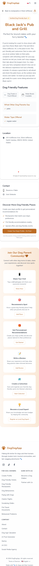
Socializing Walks (8, 503)
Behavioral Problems (9, 514)
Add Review (19, 368)
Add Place (19, 314)
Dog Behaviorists (8, 491)
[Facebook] (14, 465)
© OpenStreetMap (22, 176)
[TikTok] (9, 465)
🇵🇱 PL (29, 3)
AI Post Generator (8, 537)
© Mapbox (15, 176)
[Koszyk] (34, 10)
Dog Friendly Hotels (9, 480)
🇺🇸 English (24, 561)
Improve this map (31, 176)
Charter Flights (7, 499)
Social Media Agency (9, 549)
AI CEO (4, 545)
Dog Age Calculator (9, 533)
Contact (4, 528)
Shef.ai (4, 541)
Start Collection (19, 394)
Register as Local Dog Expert (19, 419)
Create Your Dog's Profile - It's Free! (19, 231)
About (4, 524)
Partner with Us (27, 482)
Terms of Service (14, 561)
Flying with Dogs (8, 495)
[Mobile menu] (35, 3)
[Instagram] (3, 465)
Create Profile (7, 476)
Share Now (19, 289)
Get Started (19, 342)
